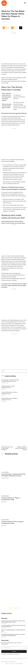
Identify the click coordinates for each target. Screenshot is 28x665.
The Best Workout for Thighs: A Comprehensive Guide (8, 386)
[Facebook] (12, 608)
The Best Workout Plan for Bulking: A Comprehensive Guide (9, 399)
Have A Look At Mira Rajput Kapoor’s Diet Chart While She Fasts (13, 630)
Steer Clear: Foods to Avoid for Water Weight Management (7, 448)
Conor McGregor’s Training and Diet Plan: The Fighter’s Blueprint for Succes (10, 380)
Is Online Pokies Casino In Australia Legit (10, 273)
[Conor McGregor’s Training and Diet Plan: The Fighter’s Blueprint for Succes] (24, 381)
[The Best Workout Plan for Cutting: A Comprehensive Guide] (24, 393)
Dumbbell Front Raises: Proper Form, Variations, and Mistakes (21, 448)
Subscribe (14, 651)
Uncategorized (5, 472)
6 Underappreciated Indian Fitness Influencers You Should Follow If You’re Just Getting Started (13, 635)
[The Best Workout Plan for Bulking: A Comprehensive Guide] (24, 399)
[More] (20, 27)
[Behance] (10, 608)
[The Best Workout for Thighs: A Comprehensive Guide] (24, 387)
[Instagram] (15, 608)
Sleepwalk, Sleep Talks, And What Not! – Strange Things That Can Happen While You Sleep (13, 621)
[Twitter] (18, 608)
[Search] (25, 371)
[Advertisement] (14, 48)
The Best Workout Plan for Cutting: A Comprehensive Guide (9, 393)
